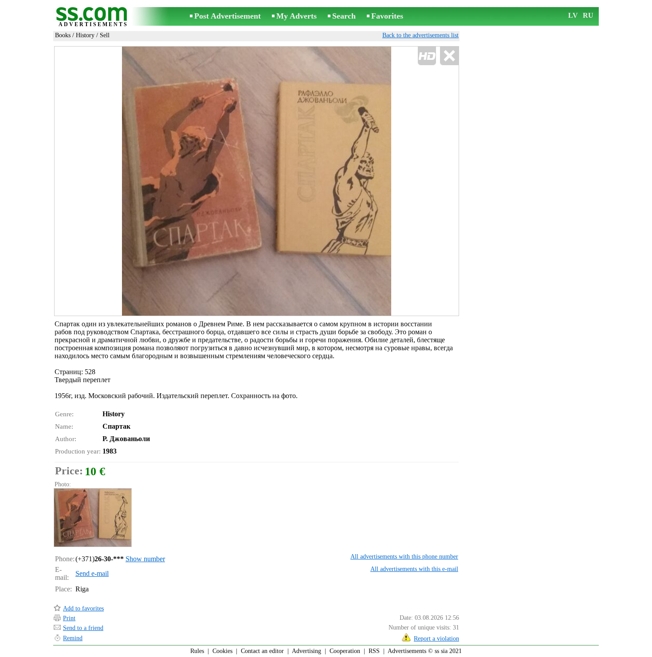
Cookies (222, 651)
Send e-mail (92, 573)
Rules (197, 651)
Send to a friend (83, 628)
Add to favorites (83, 608)
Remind (72, 638)
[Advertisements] (93, 17)
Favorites (387, 16)
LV (573, 15)
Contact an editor (262, 651)
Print (69, 618)
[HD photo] (256, 181)
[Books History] (92, 517)
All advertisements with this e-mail (414, 569)
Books (63, 35)
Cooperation (345, 651)
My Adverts (296, 16)
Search (344, 16)
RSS (374, 651)
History (85, 35)
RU (588, 15)
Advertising (306, 651)
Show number (145, 559)
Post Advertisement (227, 16)
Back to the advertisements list (420, 35)
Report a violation (436, 638)
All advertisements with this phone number (404, 556)
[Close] (449, 56)
